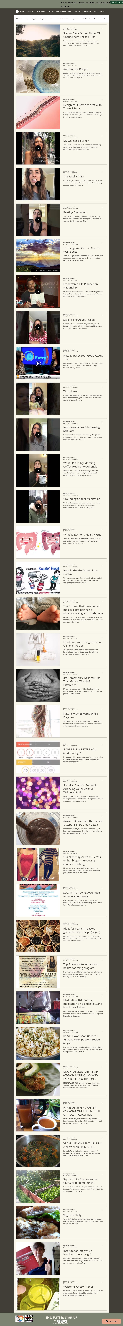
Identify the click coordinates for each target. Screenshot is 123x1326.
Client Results (86, 19)
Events (52, 19)
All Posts (18, 19)
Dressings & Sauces (63, 19)
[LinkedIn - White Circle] (65, 1321)
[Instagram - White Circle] (62, 1321)
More (95, 19)
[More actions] (103, 28)
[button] (21, 11)
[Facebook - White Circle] (58, 1321)
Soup (26, 19)
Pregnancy (43, 19)
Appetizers (76, 19)
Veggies (34, 19)
